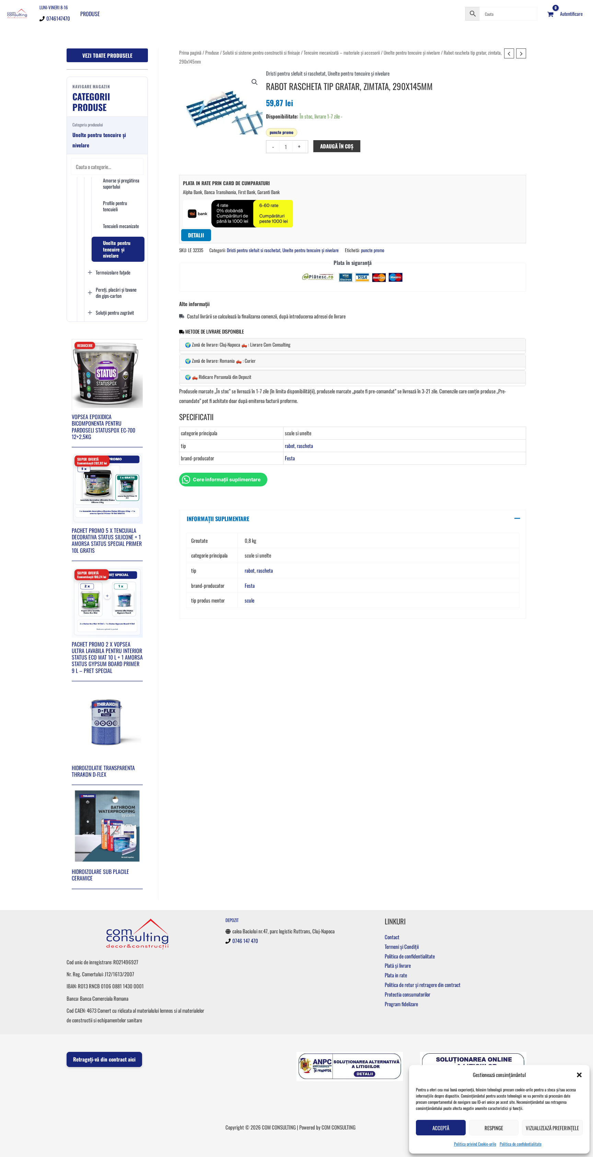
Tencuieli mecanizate (121, 225)
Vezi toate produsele (107, 55)
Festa (290, 458)
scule (249, 600)
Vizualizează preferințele (552, 1128)
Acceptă (440, 1128)
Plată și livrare (398, 965)
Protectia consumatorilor (407, 994)
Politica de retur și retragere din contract (423, 984)
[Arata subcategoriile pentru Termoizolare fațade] (89, 272)
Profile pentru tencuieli (115, 206)
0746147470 (58, 18)
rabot (290, 445)
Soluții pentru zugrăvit (115, 312)
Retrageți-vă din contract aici (104, 1059)
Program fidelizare (401, 1004)
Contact (392, 937)
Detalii (196, 235)
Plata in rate (396, 975)
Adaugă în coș (336, 146)
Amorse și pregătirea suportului (121, 183)
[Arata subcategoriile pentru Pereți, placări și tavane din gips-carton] (89, 293)
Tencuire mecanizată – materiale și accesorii (342, 52)
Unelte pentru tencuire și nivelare (116, 249)
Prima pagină (190, 52)
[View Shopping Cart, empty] (550, 14)
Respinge (494, 1128)
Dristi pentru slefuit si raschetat (296, 73)
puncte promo (281, 132)
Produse (90, 14)
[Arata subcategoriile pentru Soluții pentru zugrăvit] (89, 312)
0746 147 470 (245, 940)
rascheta (305, 445)
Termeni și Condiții (402, 946)
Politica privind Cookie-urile (475, 1144)
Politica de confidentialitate (521, 1144)
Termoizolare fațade (113, 272)
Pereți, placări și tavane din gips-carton (116, 292)
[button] (579, 1074)
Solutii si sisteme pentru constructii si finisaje (261, 52)
